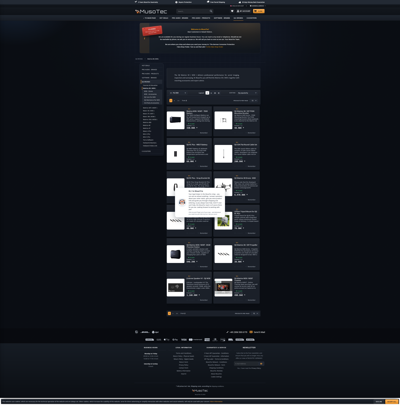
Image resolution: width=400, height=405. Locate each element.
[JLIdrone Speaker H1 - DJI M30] (175, 287)
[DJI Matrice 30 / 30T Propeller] (223, 254)
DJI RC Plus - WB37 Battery (197, 144)
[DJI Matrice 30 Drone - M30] (223, 187)
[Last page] (178, 100)
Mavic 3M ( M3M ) (149, 117)
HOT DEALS (146, 65)
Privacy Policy (183, 365)
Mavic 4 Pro (147, 131)
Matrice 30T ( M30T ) (150, 108)
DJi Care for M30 (150, 97)
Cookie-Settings (216, 377)
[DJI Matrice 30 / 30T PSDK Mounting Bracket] (223, 120)
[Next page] (174, 100)
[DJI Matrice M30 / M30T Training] (223, 287)
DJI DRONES (146, 82)
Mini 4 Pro (146, 134)
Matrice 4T (146, 128)
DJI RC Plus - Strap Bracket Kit (198, 178)
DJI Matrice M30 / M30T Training (243, 279)
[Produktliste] (215, 93)
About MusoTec (216, 374)
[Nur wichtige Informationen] (219, 93)
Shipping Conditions (216, 368)
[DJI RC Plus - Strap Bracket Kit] (175, 187)
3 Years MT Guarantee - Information (216, 356)
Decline (379, 402)
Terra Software (148, 140)
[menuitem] (257, 6)
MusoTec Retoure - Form (216, 365)
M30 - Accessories (150, 94)
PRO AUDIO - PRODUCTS (150, 74)
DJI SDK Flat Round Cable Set (245, 144)
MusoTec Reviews (216, 371)
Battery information (183, 371)
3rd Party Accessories (151, 103)
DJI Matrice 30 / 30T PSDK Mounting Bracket (244, 112)
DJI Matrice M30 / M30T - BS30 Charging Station (198, 246)
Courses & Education (150, 85)
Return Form (183, 362)
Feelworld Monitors (149, 143)
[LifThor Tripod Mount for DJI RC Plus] (223, 220)
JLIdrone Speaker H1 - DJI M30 (198, 278)
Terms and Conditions (183, 353)
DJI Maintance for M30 (152, 100)
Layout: (201, 93)
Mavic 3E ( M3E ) (148, 111)
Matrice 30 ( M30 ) (149, 88)
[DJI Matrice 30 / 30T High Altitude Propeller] (175, 220)
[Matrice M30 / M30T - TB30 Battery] (175, 120)
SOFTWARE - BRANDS (149, 78)
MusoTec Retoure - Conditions (216, 362)
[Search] (211, 11)
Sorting (232, 93)
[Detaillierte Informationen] (207, 93)
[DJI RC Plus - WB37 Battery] (175, 154)
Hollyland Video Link (150, 146)
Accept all (391, 402)
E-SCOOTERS (146, 151)
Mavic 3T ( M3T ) (148, 114)
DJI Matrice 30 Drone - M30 (245, 178)
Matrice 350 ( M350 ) (150, 119)
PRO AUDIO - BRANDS (149, 70)
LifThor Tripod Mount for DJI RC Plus (245, 212)
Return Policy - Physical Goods (183, 356)
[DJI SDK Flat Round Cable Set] (223, 154)
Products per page (241, 100)
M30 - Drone (148, 91)
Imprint (183, 374)
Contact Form (183, 368)
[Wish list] (232, 11)
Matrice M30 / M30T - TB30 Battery (197, 112)
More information (216, 401)
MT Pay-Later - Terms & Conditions (216, 359)
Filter (175, 93)
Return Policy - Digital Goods (184, 359)
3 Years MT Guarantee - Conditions (216, 353)
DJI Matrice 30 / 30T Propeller (245, 245)
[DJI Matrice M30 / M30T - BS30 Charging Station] (175, 254)
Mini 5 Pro (146, 137)
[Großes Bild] (211, 93)
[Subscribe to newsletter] (261, 364)
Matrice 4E (146, 125)
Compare (191, 133)
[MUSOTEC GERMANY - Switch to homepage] (151, 11)
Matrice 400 (147, 122)
